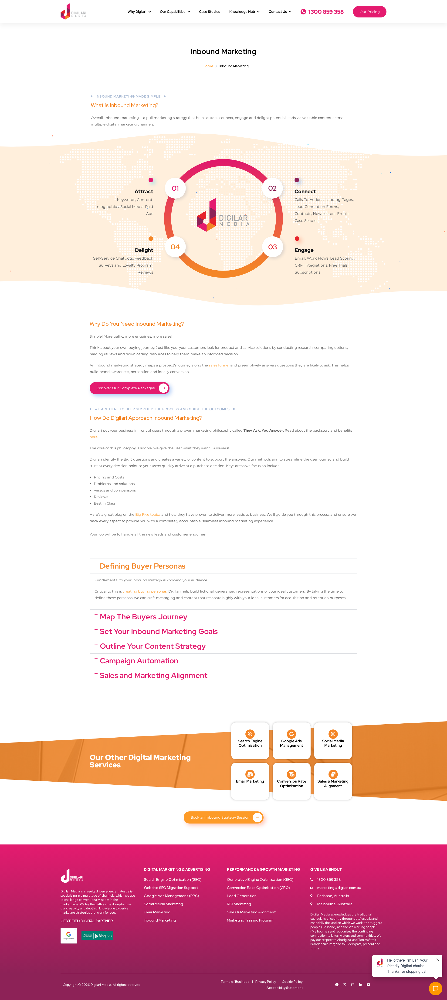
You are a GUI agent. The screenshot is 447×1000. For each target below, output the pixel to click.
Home (208, 66)
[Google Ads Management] (291, 734)
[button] (223, 566)
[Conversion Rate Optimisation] (291, 774)
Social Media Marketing (333, 743)
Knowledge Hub (242, 11)
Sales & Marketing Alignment (333, 783)
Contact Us (278, 11)
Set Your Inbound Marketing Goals (159, 631)
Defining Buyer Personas (142, 566)
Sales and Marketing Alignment (153, 675)
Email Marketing (250, 781)
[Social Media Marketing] (333, 734)
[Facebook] (337, 984)
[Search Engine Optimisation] (250, 734)
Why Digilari (137, 11)
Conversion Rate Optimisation (291, 783)
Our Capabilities (172, 11)
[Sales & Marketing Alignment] (333, 774)
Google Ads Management (291, 743)
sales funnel (219, 365)
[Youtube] (368, 984)
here (94, 437)
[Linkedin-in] (360, 984)
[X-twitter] (344, 984)
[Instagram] (352, 984)
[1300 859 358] (303, 11)
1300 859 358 (326, 11)
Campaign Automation (139, 661)
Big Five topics (147, 514)
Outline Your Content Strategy (153, 646)
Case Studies (209, 11)
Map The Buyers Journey (143, 617)
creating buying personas (145, 591)
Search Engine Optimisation (250, 743)
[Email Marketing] (250, 774)
